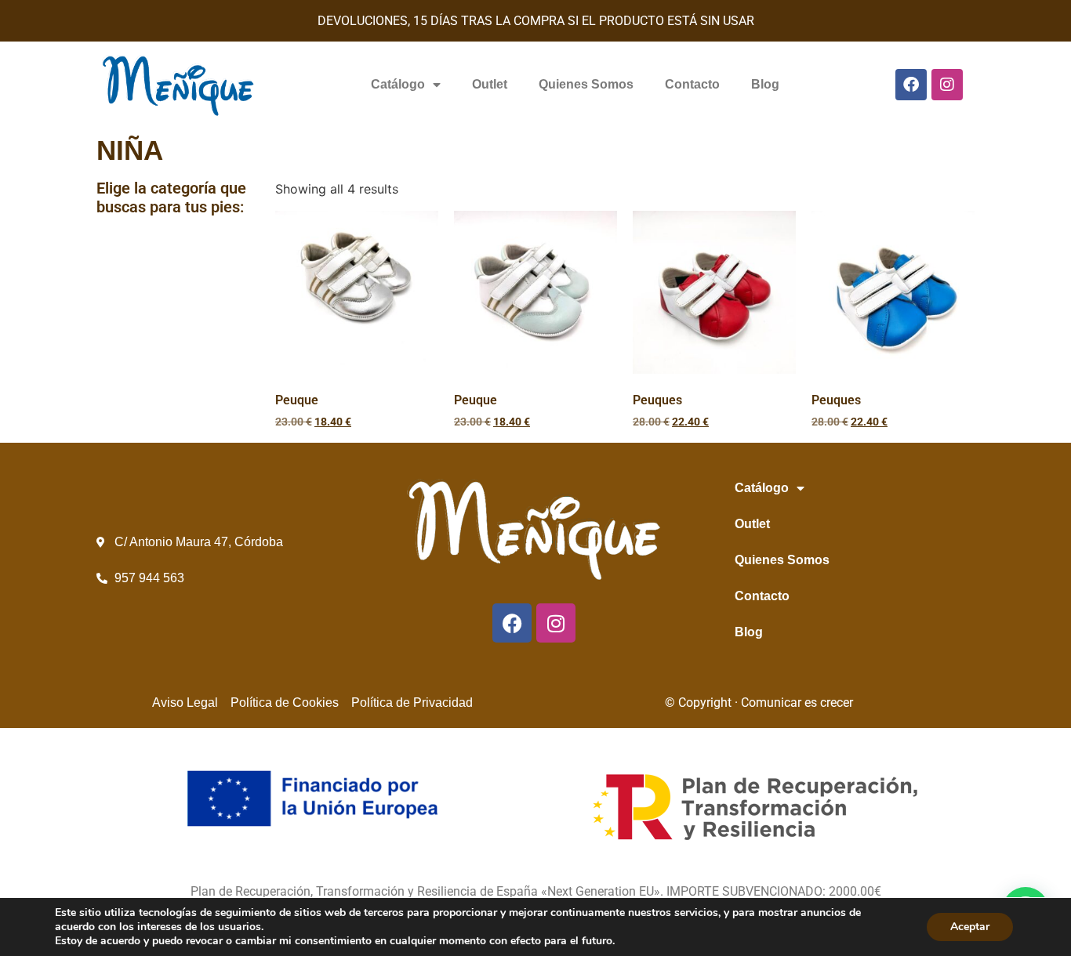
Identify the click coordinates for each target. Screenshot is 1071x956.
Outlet (489, 84)
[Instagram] (947, 84)
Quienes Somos (586, 84)
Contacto (692, 84)
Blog (765, 84)
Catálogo (398, 84)
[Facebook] (911, 84)
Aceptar (969, 926)
